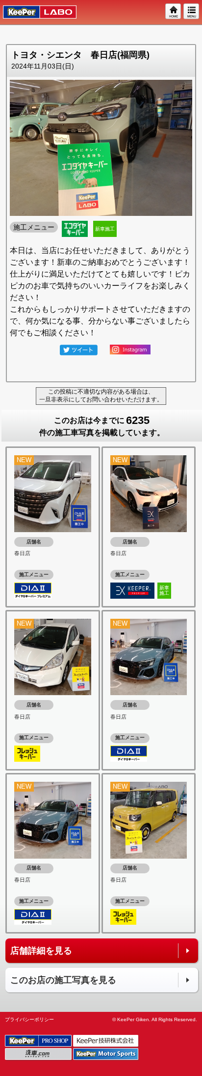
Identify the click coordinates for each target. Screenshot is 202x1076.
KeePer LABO (35, 12)
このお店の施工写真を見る (63, 980)
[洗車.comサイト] (39, 1054)
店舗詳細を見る (41, 951)
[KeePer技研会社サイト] (106, 1041)
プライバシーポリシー (29, 1019)
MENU (192, 12)
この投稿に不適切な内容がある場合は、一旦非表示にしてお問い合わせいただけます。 (101, 395)
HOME (173, 12)
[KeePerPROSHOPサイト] (39, 1041)
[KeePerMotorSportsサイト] (106, 1054)
